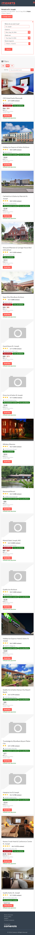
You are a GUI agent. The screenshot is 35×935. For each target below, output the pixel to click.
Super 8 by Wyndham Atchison (13, 297)
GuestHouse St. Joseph (11, 346)
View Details (8, 905)
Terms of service (8, 915)
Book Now (7, 115)
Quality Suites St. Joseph (11, 893)
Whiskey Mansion (9, 444)
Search (8, 49)
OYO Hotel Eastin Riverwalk (12, 98)
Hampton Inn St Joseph (11, 792)
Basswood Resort (9, 491)
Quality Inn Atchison (10, 589)
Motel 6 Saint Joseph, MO (12, 540)
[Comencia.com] (10, 926)
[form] (17, 36)
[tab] (3, 65)
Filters (6, 61)
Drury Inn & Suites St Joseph (13, 395)
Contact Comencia (9, 920)
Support (6, 918)
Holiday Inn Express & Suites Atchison (16, 147)
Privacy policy (7, 916)
